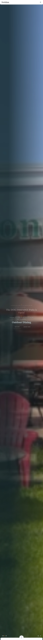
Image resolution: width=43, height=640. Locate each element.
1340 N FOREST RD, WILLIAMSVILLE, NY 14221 (24, 312)
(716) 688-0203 (23, 314)
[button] (5, 635)
